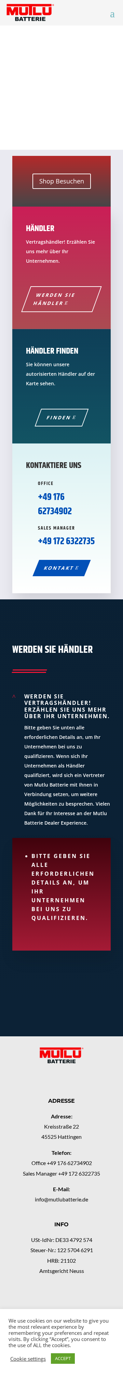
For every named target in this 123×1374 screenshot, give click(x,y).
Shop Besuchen (61, 181)
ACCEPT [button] (63, 1358)
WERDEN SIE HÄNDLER (54, 299)
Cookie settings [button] (28, 1359)
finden (58, 417)
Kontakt (59, 568)
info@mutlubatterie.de (61, 1199)
